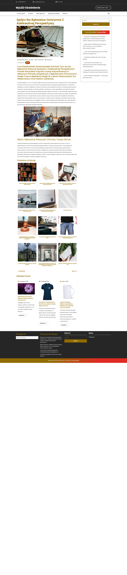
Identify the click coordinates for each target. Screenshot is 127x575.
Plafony (30, 13)
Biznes (27, 62)
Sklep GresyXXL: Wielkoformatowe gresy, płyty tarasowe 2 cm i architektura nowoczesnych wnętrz (94, 46)
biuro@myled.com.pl (38, 2)
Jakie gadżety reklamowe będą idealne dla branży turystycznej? (66, 305)
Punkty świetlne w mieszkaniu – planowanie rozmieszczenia (95, 76)
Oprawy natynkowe (53, 13)
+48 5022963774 (21, 2)
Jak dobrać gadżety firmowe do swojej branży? (94, 58)
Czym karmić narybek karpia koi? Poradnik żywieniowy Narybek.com (95, 52)
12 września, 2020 (23, 281)
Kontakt (65, 13)
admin (32, 59)
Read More (21, 315)
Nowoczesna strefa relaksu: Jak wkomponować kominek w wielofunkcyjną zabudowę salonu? (94, 64)
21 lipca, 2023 (65, 281)
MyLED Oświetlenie (28, 7)
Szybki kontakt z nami (102, 7)
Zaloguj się (91, 337)
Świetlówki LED (40, 13)
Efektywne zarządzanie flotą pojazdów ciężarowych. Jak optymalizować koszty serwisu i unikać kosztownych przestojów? (94, 38)
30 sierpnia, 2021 (44, 281)
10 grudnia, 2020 (23, 59)
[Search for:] (96, 20)
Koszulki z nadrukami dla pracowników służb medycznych (47, 304)
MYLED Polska (21, 13)
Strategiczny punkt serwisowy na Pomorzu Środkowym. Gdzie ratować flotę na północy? (95, 71)
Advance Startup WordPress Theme (58, 360)
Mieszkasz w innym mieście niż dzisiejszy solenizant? (25, 298)
